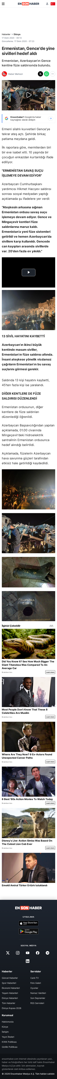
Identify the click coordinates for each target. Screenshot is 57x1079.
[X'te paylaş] (40, 73)
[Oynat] (28, 95)
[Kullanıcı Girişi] (47, 4)
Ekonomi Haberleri (11, 988)
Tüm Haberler (8, 1003)
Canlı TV (34, 978)
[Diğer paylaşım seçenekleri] (52, 73)
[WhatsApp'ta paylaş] (46, 73)
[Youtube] (27, 952)
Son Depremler (37, 998)
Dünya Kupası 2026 (11, 1008)
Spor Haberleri (9, 983)
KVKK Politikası (9, 1042)
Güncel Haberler (10, 978)
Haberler (6, 34)
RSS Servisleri (37, 1003)
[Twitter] (7, 952)
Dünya (17, 34)
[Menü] (3, 3)
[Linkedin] (27, 961)
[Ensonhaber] (28, 3)
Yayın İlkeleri (8, 1037)
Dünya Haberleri (10, 998)
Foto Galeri (35, 983)
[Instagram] (17, 952)
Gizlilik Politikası (9, 1047)
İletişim (5, 1031)
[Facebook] (37, 952)
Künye (5, 1026)
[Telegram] (47, 952)
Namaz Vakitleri (38, 993)
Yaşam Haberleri (10, 993)
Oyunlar (34, 988)
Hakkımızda (8, 1021)
